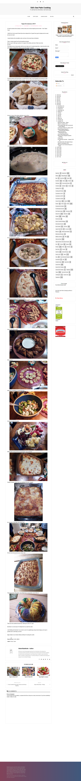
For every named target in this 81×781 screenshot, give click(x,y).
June (59, 114)
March (59, 118)
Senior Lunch (58, 254)
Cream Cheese (58, 201)
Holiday (57, 216)
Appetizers (35, 16)
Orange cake (60, 138)
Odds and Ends (58, 239)
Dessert (57, 203)
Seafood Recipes (65, 251)
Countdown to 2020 (59, 198)
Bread (68, 178)
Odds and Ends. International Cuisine (62, 241)
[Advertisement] (28, 732)
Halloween (66, 213)
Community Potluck (66, 183)
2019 (58, 104)
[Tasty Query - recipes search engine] (59, 299)
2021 (58, 101)
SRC (63, 259)
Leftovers (65, 226)
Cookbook (64, 185)
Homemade (58, 218)
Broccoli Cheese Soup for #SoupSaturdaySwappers (63, 130)
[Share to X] (16, 639)
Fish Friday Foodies (59, 211)
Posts (58, 83)
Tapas (20, 25)
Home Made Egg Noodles (63, 134)
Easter (62, 203)
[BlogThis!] (15, 639)
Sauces (63, 249)
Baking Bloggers (64, 175)
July (59, 112)
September (60, 110)
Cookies (69, 185)
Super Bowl (67, 262)
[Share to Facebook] (17, 639)
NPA (65, 236)
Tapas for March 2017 (13, 676)
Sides (65, 254)
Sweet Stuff (58, 264)
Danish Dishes (44, 16)
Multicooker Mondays (60, 234)
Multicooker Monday (66, 231)
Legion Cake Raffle (59, 229)
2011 (58, 156)
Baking (57, 175)
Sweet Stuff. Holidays (60, 267)
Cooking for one (59, 188)
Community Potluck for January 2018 (65, 127)
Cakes (64, 180)
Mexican (57, 231)
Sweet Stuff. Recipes (60, 269)
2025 (58, 96)
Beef (56, 178)
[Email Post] (11, 638)
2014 (58, 152)
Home (29, 16)
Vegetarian (58, 277)
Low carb (67, 229)
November (60, 107)
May (59, 115)
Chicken (69, 180)
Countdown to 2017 (59, 193)
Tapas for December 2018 (63, 143)
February (60, 119)
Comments (59, 85)
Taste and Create (65, 272)
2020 (58, 103)
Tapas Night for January (43, 676)
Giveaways (68, 211)
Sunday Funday (58, 262)
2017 (58, 148)
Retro (63, 246)
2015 (58, 151)
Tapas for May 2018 (28, 676)
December (60, 106)
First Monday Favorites (60, 208)
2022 (58, 100)
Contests (57, 185)
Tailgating (68, 269)
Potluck (17, 25)
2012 (58, 155)
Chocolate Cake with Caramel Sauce (65, 142)
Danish (65, 201)
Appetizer (57, 173)
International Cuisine (59, 223)
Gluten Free (58, 213)
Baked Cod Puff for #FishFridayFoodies (62, 132)
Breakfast (57, 180)
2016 (58, 150)
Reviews (68, 246)
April (59, 117)
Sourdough (58, 259)
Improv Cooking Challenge (60, 221)
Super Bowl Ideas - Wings (63, 122)
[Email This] (14, 639)
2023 (58, 99)
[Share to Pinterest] (18, 639)
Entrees (68, 203)
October (59, 108)
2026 (58, 95)
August (59, 111)
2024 (58, 97)
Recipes (52, 16)
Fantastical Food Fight (60, 206)
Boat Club (62, 178)
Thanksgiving (58, 274)
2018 (58, 147)
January (59, 121)
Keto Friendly (58, 226)
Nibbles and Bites (59, 236)
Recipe (67, 244)
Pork (56, 244)
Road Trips (58, 249)
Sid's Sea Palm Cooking (40, 8)
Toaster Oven (65, 274)
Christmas (57, 183)
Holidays (63, 216)
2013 (58, 154)
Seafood (57, 251)
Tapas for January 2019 (62, 123)
